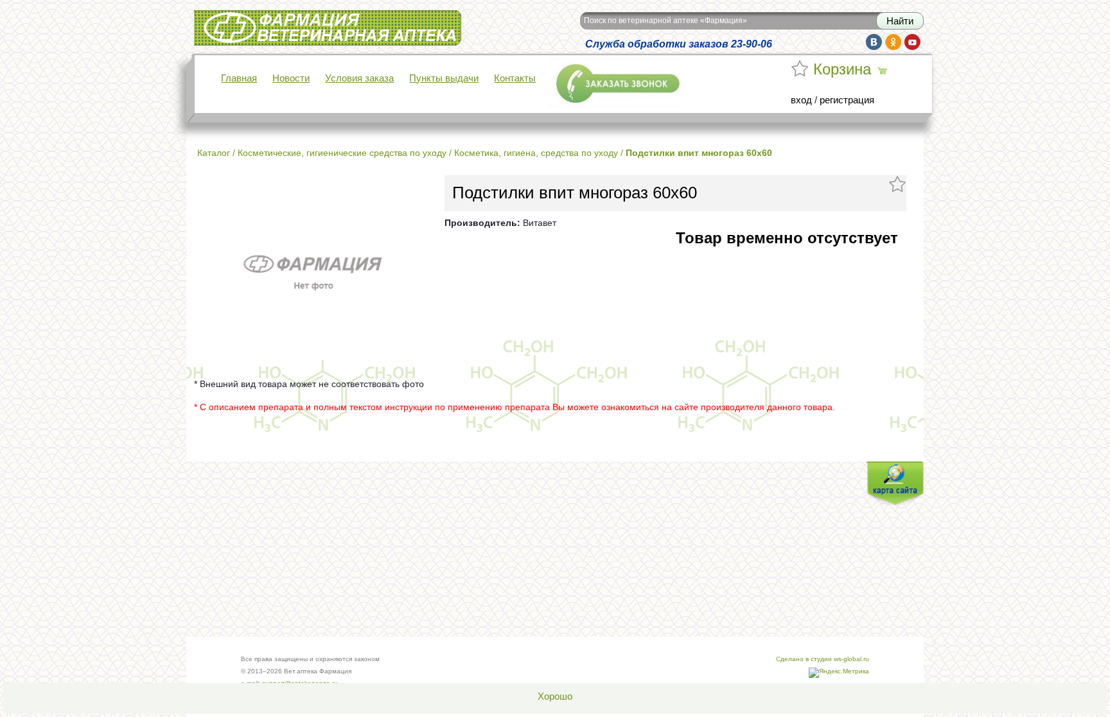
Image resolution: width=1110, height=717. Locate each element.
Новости (291, 78)
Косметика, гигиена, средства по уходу (536, 153)
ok (893, 42)
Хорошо (555, 696)
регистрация (847, 100)
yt (912, 42)
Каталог (213, 153)
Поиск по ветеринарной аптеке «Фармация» (665, 20)
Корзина (842, 69)
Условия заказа (359, 78)
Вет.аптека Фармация (241, 18)
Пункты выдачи (444, 78)
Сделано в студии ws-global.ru (822, 658)
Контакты (515, 78)
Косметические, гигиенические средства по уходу (342, 153)
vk (874, 42)
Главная (239, 78)
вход (801, 100)
